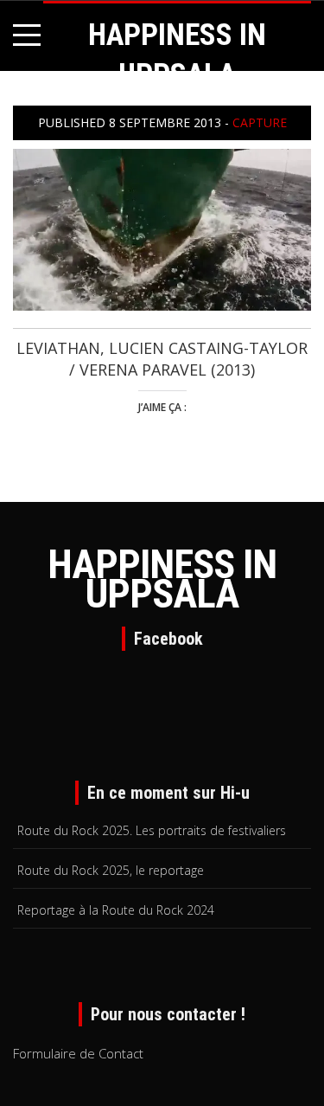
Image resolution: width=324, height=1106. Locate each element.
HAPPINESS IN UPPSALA (162, 579)
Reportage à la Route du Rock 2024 (115, 910)
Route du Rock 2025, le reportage (110, 870)
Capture (259, 122)
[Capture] (162, 228)
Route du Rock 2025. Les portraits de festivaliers (151, 830)
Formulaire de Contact (78, 1053)
